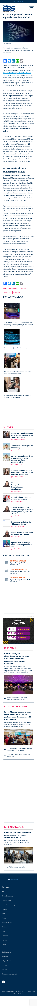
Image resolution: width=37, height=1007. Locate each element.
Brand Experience (7, 922)
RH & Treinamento (7, 896)
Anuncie (4, 969)
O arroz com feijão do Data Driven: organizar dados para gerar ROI (17, 698)
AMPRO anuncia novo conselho (16, 867)
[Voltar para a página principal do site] (18, 880)
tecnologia (16, 292)
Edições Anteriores (7, 961)
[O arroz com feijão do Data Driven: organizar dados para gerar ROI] (18, 340)
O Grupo (4, 965)
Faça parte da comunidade (9, 974)
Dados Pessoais (13, 288)
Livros (4, 944)
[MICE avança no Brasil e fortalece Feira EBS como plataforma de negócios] (18, 364)
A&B (3, 913)
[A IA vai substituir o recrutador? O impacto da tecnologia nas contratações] (18, 387)
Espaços (4, 940)
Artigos (4, 918)
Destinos (4, 927)
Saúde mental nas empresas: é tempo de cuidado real (18, 755)
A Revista (5, 956)
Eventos (4, 909)
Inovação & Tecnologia (9, 905)
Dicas (3, 931)
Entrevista (5, 936)
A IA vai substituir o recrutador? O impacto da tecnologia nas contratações (19, 749)
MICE (4, 891)
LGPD (23, 288)
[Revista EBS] (12, 8)
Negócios (7, 292)
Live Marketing (6, 900)
